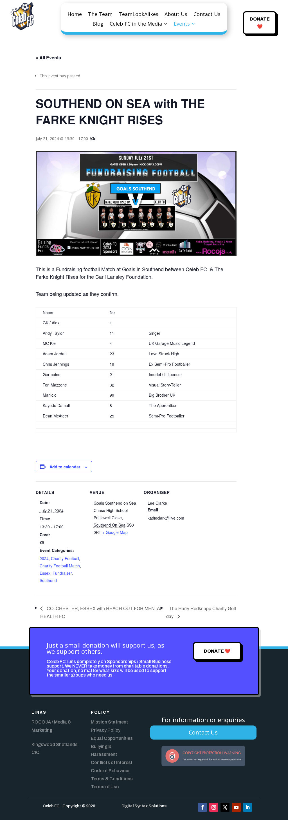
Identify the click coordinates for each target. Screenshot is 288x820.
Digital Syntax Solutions (144, 806)
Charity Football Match (60, 566)
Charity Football (65, 558)
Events (182, 24)
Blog (98, 24)
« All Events (48, 57)
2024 (44, 558)
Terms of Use (105, 786)
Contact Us (207, 14)
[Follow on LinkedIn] (247, 807)
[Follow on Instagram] (213, 807)
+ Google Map (115, 532)
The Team (100, 14)
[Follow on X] (225, 807)
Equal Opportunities (112, 738)
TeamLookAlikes (138, 14)
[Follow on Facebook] (202, 807)
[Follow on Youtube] (236, 807)
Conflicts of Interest (111, 762)
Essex (45, 573)
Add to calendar (65, 466)
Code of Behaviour (110, 770)
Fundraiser (62, 573)
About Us (176, 14)
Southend (48, 580)
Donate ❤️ (260, 23)
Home (75, 14)
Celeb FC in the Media (136, 24)
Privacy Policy (105, 730)
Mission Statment (109, 722)
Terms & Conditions (112, 778)
